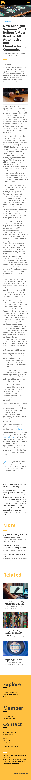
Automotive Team (9, 437)
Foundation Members (9, 718)
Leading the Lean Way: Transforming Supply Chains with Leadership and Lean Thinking (14, 547)
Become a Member (8, 716)
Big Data (7, 608)
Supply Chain (7, 21)
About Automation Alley (10, 692)
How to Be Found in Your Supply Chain (14, 555)
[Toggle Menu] (28, 2)
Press (4, 700)
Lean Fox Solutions (10, 550)
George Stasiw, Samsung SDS (13, 539)
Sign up (6, 462)
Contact (5, 696)
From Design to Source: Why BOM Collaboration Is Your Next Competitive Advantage (15, 535)
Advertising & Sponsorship (10, 694)
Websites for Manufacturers (20, 774)
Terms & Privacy (7, 702)
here (20, 429)
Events (5, 698)
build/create (24, 776)
